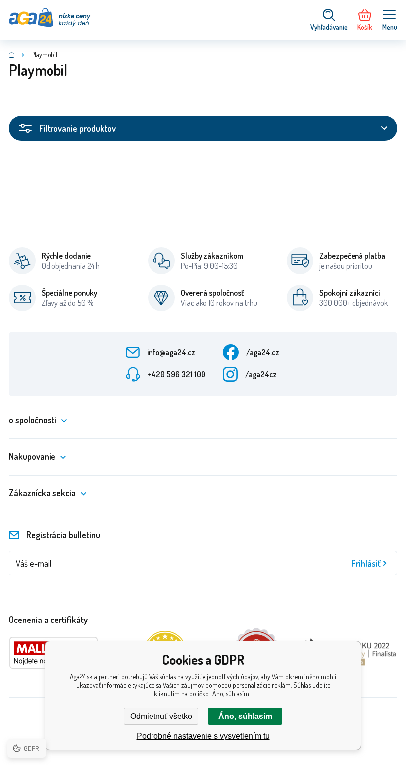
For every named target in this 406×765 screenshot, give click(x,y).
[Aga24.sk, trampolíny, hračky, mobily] (12, 55)
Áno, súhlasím (245, 716)
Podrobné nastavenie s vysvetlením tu (203, 736)
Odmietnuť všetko (161, 716)
